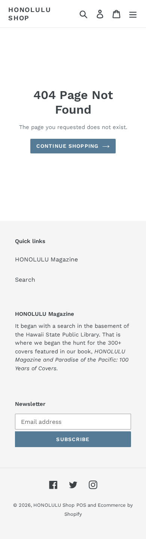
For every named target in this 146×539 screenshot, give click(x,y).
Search (25, 279)
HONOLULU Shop (29, 14)
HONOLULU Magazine (46, 259)
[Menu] (133, 13)
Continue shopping (67, 146)
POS (81, 505)
